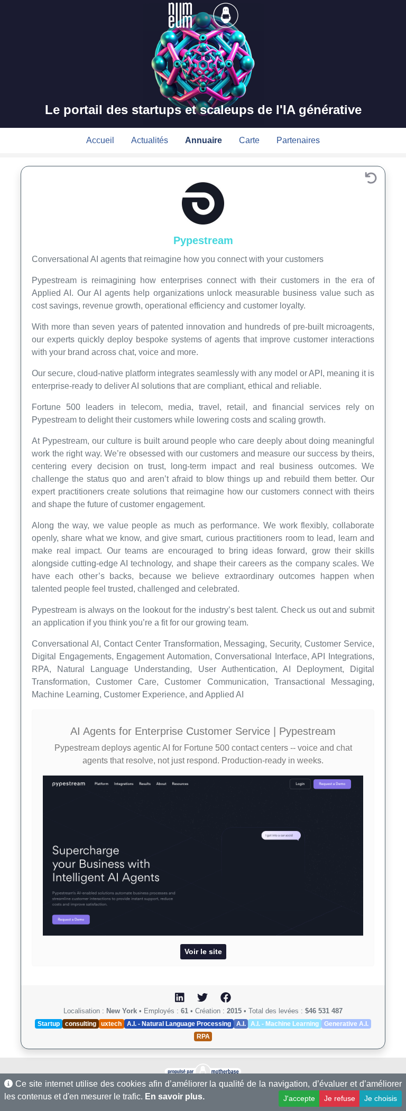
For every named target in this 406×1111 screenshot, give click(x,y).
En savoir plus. (175, 1096)
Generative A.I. (346, 1024)
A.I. (241, 1024)
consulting (80, 1024)
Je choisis (380, 1098)
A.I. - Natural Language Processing (179, 1024)
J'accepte (299, 1098)
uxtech (111, 1024)
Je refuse (339, 1098)
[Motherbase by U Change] (225, 14)
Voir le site (203, 951)
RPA (203, 1036)
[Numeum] (181, 14)
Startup (49, 1024)
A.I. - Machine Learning (285, 1024)
